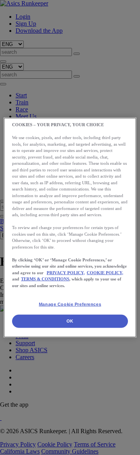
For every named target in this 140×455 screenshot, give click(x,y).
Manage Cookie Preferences (70, 304)
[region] (70, 228)
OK (70, 321)
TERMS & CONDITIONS (45, 279)
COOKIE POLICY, (105, 272)
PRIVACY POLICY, (66, 272)
